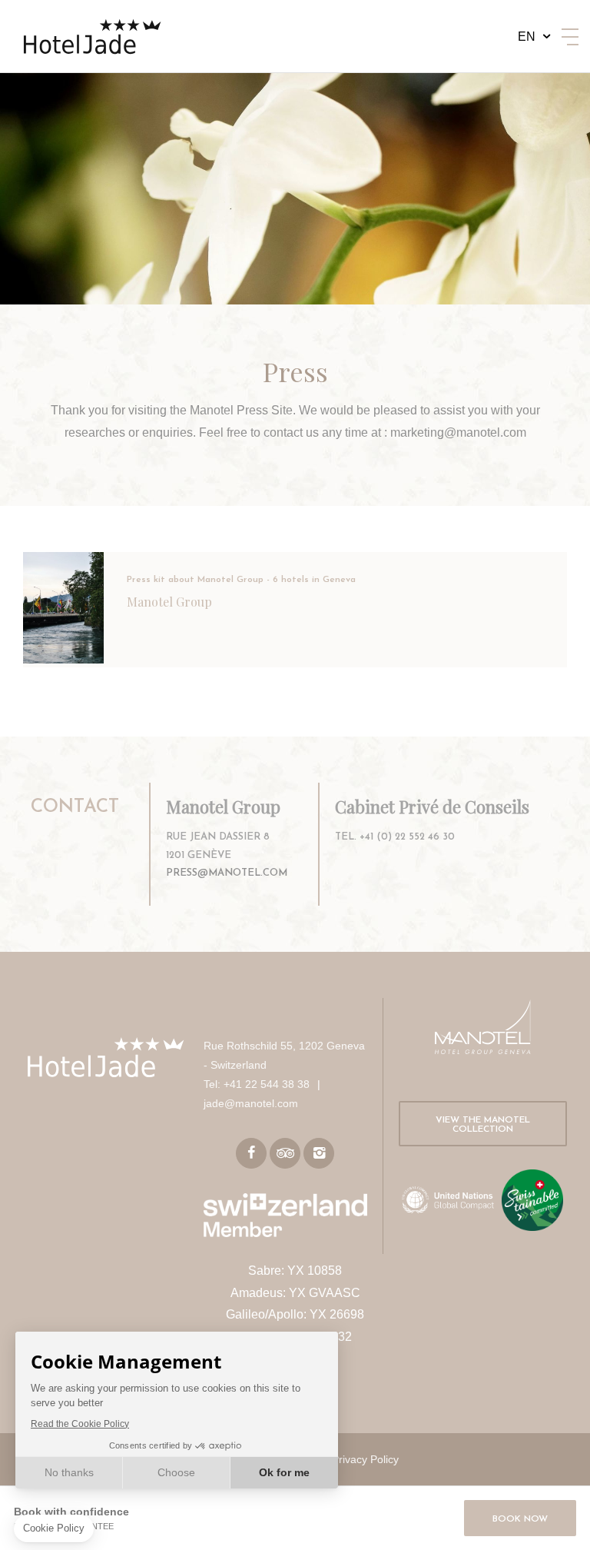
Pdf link (295, 610)
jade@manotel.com (251, 1103)
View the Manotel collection (483, 1125)
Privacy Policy (365, 1459)
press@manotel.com (226, 873)
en (526, 36)
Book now (520, 1519)
